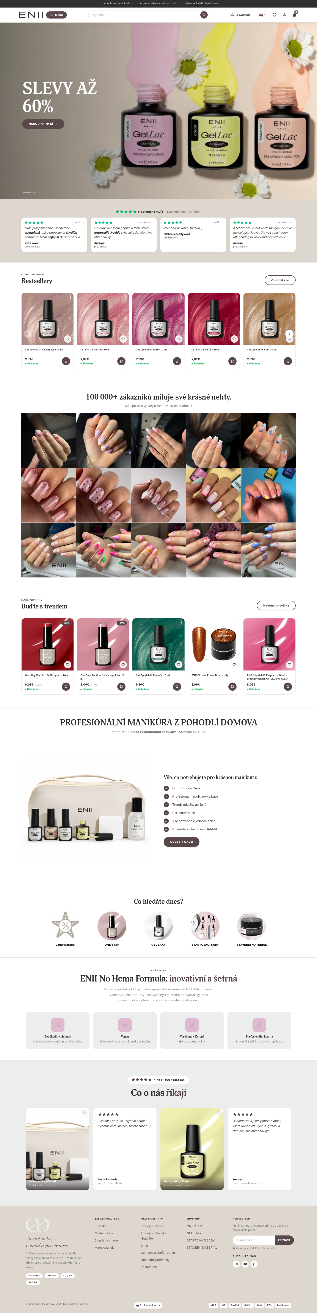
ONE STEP (194, 1226)
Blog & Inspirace (106, 1240)
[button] (25, 192)
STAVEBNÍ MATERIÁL (202, 1247)
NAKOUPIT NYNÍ (41, 133)
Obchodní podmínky (155, 1260)
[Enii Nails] (31, 14)
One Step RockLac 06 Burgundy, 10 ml (47, 675)
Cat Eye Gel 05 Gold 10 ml (261, 349)
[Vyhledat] (204, 15)
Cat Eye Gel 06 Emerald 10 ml (153, 675)
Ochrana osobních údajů (158, 1252)
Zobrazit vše (280, 280)
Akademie (243, 14)
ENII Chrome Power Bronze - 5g (209, 675)
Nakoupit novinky (276, 605)
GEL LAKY (194, 1233)
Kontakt (100, 1226)
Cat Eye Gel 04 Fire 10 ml (205, 349)
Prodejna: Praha (152, 1226)
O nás (145, 1245)
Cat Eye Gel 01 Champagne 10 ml (44, 349)
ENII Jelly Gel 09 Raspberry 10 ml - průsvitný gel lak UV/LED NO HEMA (267, 677)
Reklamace (149, 1267)
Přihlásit (284, 1240)
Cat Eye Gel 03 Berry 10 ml (151, 349)
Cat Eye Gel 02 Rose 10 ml (95, 349)
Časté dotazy (104, 1233)
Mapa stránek (104, 1247)
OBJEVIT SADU (181, 841)
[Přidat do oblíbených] (67, 339)
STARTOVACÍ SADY (201, 1240)
